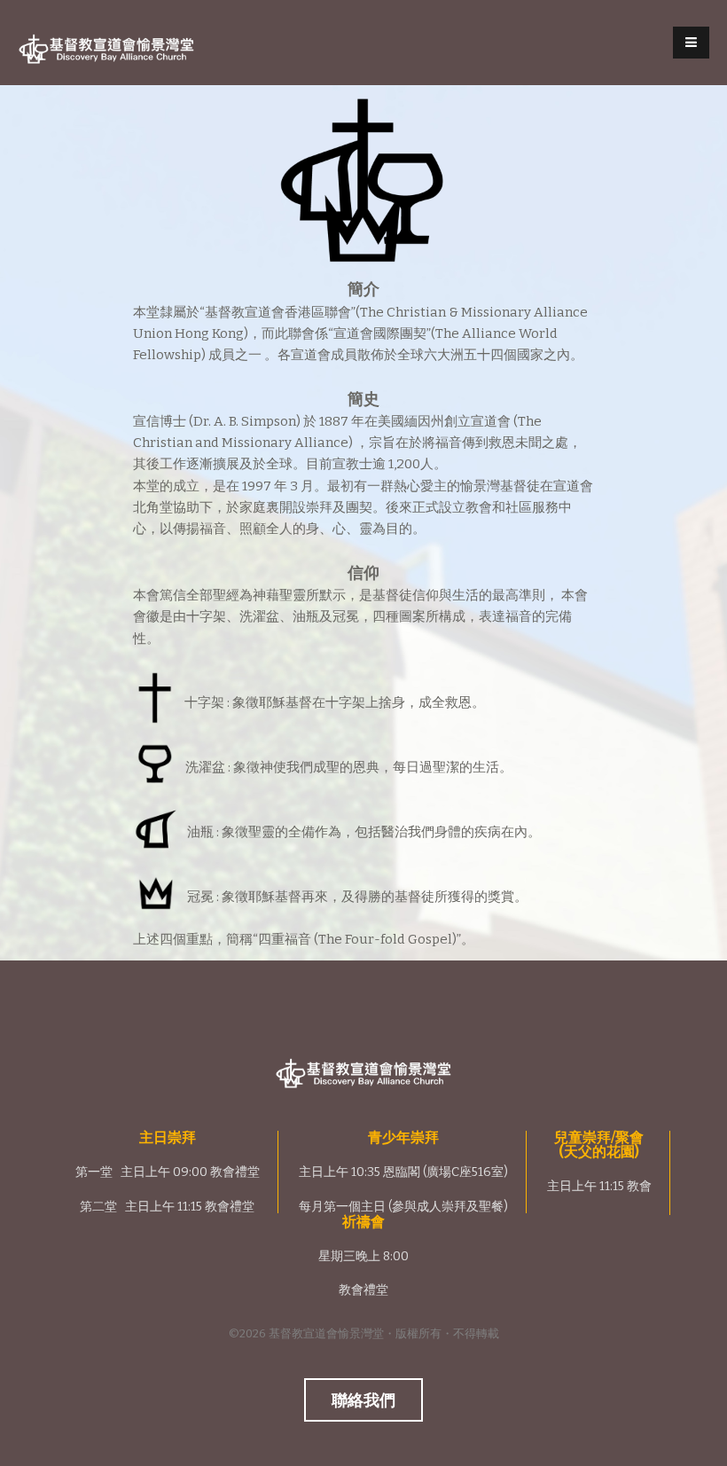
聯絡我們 (363, 1400)
